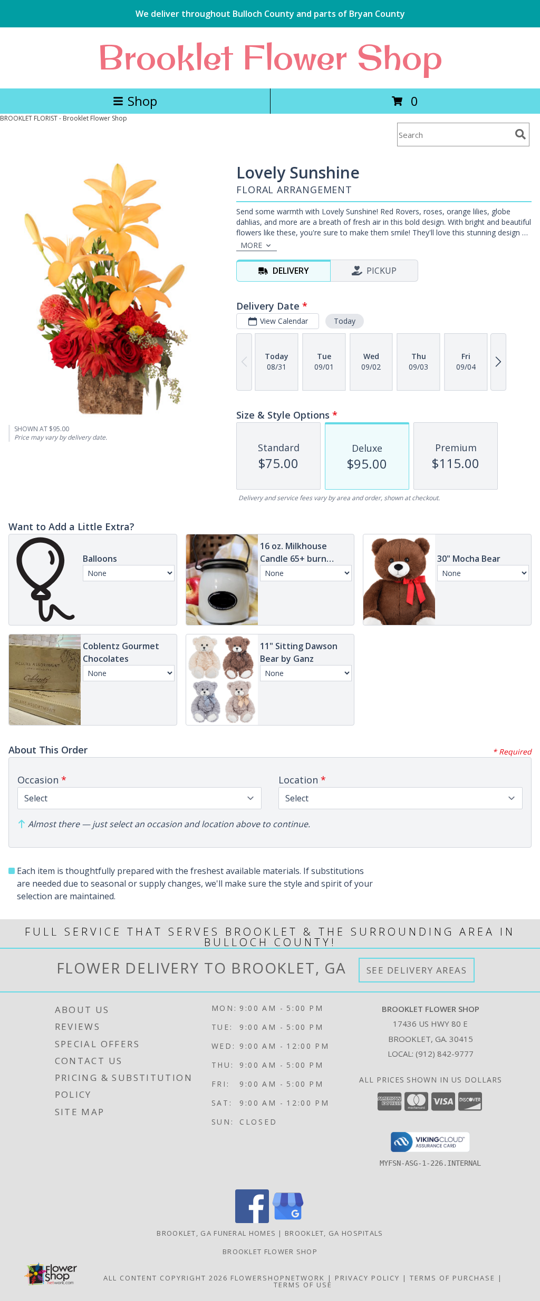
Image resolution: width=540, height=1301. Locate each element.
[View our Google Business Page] (288, 1220)
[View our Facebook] (252, 1220)
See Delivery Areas (417, 970)
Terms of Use (303, 1284)
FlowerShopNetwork (277, 1278)
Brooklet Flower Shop (270, 56)
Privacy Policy (367, 1278)
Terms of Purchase (452, 1278)
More (251, 245)
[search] (520, 134)
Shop (142, 101)
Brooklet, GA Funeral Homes (216, 1233)
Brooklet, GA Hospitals (334, 1233)
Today (344, 321)
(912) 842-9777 (445, 1053)
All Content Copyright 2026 (165, 1278)
